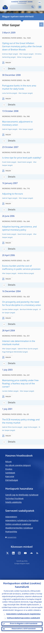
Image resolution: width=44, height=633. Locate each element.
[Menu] (39, 7)
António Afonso (23, 273)
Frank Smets (6, 162)
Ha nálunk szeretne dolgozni (18, 465)
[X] (7, 553)
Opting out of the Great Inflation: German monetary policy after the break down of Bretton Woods (22, 46)
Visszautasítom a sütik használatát (24, 629)
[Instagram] (19, 553)
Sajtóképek (10, 473)
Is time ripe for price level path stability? (21, 158)
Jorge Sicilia (28, 427)
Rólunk (8, 462)
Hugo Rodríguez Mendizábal (12, 352)
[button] (39, 2)
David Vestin (22, 162)
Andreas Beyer (7, 54)
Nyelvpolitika (11, 532)
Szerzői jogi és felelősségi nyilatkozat (21, 495)
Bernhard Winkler (26, 309)
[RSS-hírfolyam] (37, 553)
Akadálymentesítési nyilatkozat (19, 528)
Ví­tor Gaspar (23, 54)
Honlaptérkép (11, 537)
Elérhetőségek (11, 480)
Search (32, 7)
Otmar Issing (21, 57)
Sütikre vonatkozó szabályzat (18, 524)
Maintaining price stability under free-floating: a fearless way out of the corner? (20, 384)
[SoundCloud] (31, 553)
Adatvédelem (11, 517)
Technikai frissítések (14, 499)
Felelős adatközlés (13, 502)
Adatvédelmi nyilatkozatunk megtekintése (23, 614)
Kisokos (8, 469)
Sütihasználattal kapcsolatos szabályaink (23, 618)
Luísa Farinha (7, 93)
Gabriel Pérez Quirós (25, 349)
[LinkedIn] (13, 553)
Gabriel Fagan (7, 129)
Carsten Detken (7, 309)
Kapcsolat (9, 477)
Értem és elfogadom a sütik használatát (23, 623)
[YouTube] (25, 553)
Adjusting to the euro (12, 194)
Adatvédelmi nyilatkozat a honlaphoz (21, 521)
